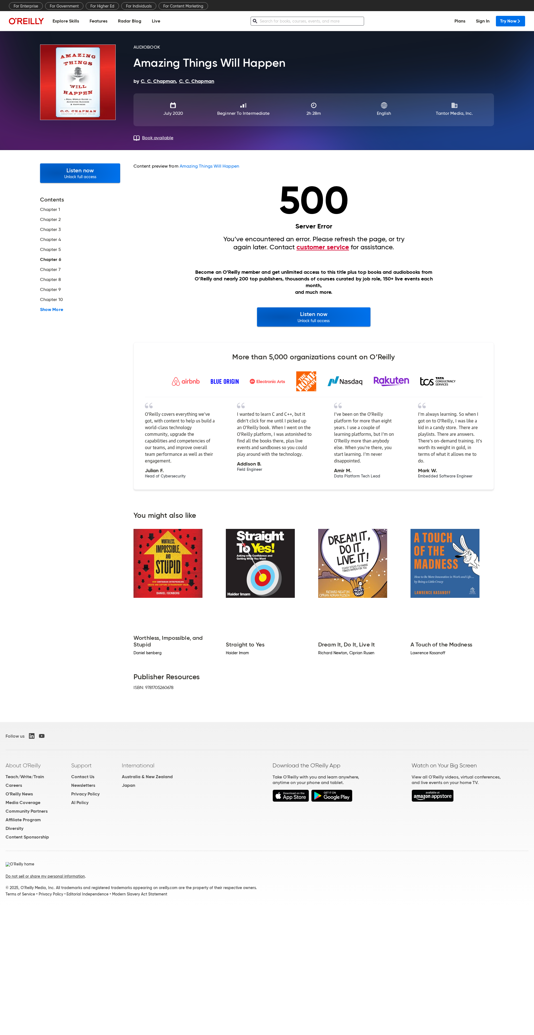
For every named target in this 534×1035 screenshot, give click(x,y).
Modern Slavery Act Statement (139, 894)
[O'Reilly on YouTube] (41, 736)
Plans (459, 21)
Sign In (483, 21)
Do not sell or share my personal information (45, 876)
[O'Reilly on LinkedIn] (31, 736)
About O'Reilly (23, 765)
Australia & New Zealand (147, 777)
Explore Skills (66, 21)
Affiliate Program (23, 820)
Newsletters (83, 785)
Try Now (508, 21)
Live (156, 21)
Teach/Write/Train (25, 777)
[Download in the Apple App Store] (291, 800)
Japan (128, 785)
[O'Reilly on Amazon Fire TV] (433, 800)
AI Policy (79, 802)
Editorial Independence (87, 894)
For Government (64, 6)
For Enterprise (26, 6)
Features (98, 21)
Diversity (14, 828)
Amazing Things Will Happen (209, 166)
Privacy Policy (85, 794)
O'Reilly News (19, 794)
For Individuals (139, 6)
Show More (51, 309)
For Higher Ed (102, 6)
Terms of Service (20, 894)
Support (81, 765)
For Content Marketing (183, 6)
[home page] (26, 21)
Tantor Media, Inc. (454, 113)
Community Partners (27, 811)
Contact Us (82, 777)
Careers (14, 785)
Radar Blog (129, 21)
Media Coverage (23, 802)
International (138, 765)
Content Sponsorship (27, 837)
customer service (322, 247)
